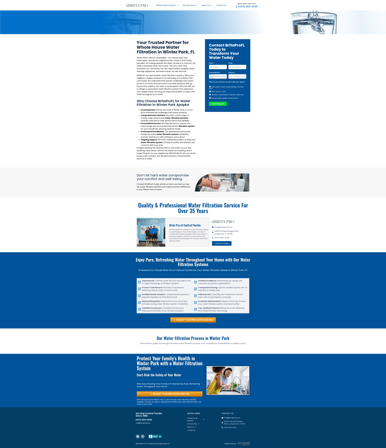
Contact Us (221, 5)
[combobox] (211, 76)
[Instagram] (143, 436)
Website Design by (230, 444)
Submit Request (218, 104)
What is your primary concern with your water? (227, 82)
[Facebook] (138, 436)
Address (231, 73)
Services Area (189, 5)
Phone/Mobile (214, 73)
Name (211, 63)
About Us (206, 5)
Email (230, 63)
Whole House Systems (166, 5)
